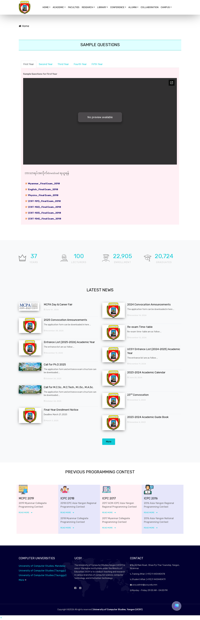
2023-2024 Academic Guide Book (148, 417)
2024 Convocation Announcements (149, 304)
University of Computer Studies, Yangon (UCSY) (118, 609)
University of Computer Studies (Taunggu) (42, 570)
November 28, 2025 (54, 331)
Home (25, 26)
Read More (24, 512)
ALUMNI (132, 7)
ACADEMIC (58, 7)
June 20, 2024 (135, 377)
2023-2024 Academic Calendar (146, 372)
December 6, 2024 (137, 400)
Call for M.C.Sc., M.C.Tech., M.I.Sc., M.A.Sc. (68, 387)
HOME (45, 7)
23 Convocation (138, 394)
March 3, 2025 (51, 420)
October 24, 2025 (53, 378)
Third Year (63, 64)
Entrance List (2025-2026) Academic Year (69, 342)
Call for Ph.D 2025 (55, 364)
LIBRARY (101, 7)
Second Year (46, 64)
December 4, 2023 (137, 422)
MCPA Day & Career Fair (58, 304)
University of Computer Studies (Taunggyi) (42, 575)
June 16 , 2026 (52, 309)
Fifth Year (97, 64)
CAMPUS (165, 7)
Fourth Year (80, 64)
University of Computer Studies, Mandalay (42, 566)
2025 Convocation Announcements (65, 319)
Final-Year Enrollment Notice (61, 409)
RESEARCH (87, 7)
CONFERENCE (117, 7)
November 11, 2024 (137, 364)
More (108, 441)
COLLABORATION (149, 7)
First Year (28, 64)
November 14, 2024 (137, 315)
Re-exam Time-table (140, 327)
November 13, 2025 (54, 353)
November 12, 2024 (137, 337)
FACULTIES (73, 7)
